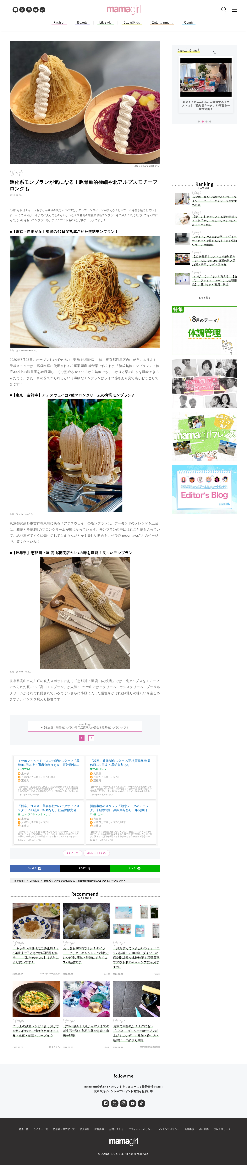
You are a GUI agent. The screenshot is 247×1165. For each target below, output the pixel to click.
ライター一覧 (41, 1129)
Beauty (82, 22)
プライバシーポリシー (141, 1129)
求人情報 (84, 1129)
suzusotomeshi (25, 350)
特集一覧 (24, 1129)
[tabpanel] (205, 84)
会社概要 (204, 1129)
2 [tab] (202, 121)
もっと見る (205, 297)
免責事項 (189, 1129)
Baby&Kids (132, 22)
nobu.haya (23, 514)
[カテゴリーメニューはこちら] (234, 9)
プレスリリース (222, 1129)
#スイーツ (72, 853)
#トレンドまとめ (96, 853)
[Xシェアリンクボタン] (114, 1103)
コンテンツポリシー (168, 1129)
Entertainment (162, 22)
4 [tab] (210, 121)
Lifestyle (105, 22)
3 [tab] (206, 121)
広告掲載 (99, 1129)
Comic (189, 22)
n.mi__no (22, 671)
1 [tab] (198, 121)
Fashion (59, 22)
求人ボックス (35, 795)
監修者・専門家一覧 (64, 1129)
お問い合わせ (116, 1129)
